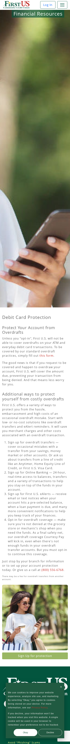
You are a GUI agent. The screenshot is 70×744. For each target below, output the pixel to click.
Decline (50, 732)
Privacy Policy (40, 707)
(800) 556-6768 (52, 570)
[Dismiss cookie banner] (61, 687)
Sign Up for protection (35, 656)
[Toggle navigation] (62, 5)
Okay (25, 732)
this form (46, 356)
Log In (47, 5)
